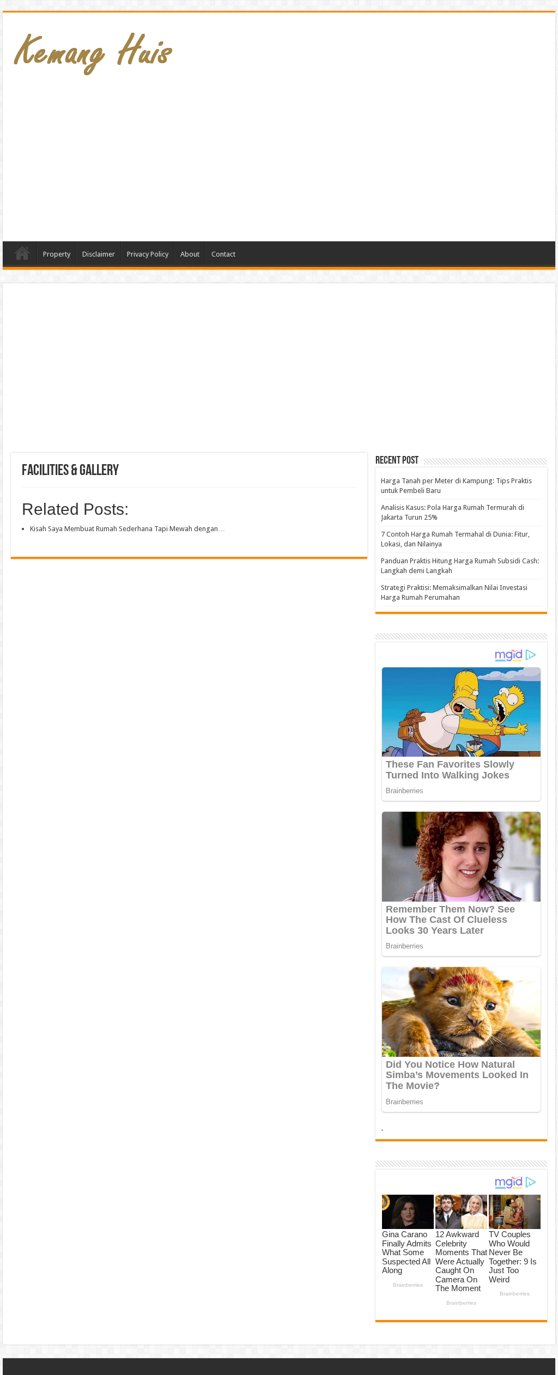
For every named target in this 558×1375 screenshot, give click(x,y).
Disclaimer (98, 254)
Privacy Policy (147, 254)
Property (56, 254)
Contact (223, 254)
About (189, 254)
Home (22, 252)
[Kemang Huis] (92, 48)
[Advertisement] (348, 154)
